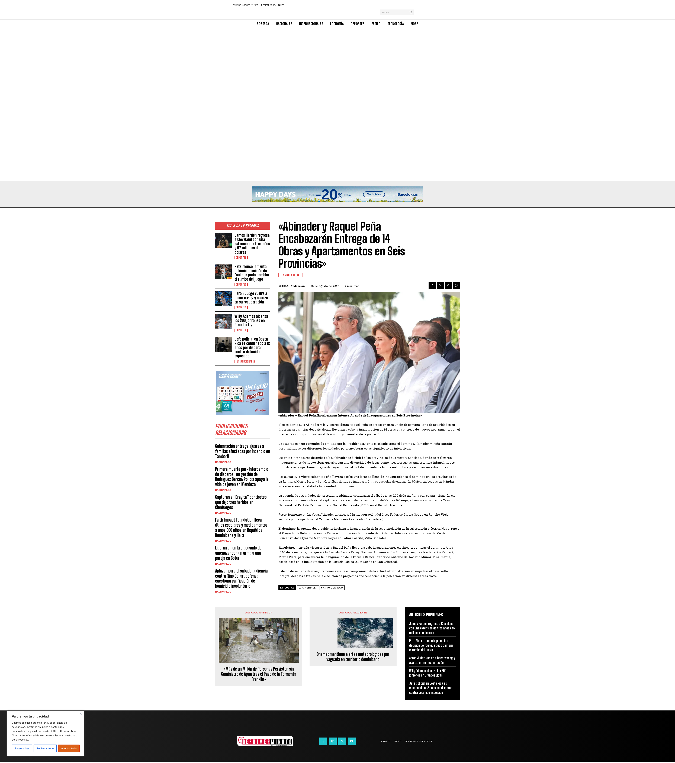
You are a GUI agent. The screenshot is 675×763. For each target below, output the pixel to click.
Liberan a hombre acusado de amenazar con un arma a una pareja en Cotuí (238, 553)
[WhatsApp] (456, 285)
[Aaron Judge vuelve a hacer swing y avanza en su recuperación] (223, 298)
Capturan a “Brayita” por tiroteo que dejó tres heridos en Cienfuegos (241, 502)
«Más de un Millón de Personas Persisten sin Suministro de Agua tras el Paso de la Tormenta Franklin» (258, 674)
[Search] (410, 12)
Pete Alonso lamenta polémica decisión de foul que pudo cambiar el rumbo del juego (251, 273)
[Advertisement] (105, 54)
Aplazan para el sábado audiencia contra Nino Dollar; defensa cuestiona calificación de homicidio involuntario (241, 578)
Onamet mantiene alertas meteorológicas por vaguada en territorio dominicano (353, 657)
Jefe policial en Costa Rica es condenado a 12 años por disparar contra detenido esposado (252, 347)
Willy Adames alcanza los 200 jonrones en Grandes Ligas (251, 320)
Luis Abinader (307, 587)
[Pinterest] (448, 285)
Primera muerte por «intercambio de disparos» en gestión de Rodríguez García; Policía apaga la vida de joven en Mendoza (242, 477)
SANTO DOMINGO (332, 587)
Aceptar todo (68, 748)
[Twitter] (440, 285)
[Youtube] (352, 741)
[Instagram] (333, 741)
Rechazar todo (45, 748)
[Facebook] (432, 285)
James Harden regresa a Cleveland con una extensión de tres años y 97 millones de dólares (252, 244)
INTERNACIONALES (245, 361)
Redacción (298, 286)
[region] (45, 733)
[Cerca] (81, 714)
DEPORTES (241, 257)
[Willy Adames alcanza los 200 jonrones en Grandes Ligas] (223, 321)
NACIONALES (223, 462)
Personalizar (22, 748)
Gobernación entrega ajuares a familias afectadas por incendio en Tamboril (242, 451)
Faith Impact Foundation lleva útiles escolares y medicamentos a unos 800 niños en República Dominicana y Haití (241, 527)
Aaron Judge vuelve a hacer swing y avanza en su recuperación (251, 297)
